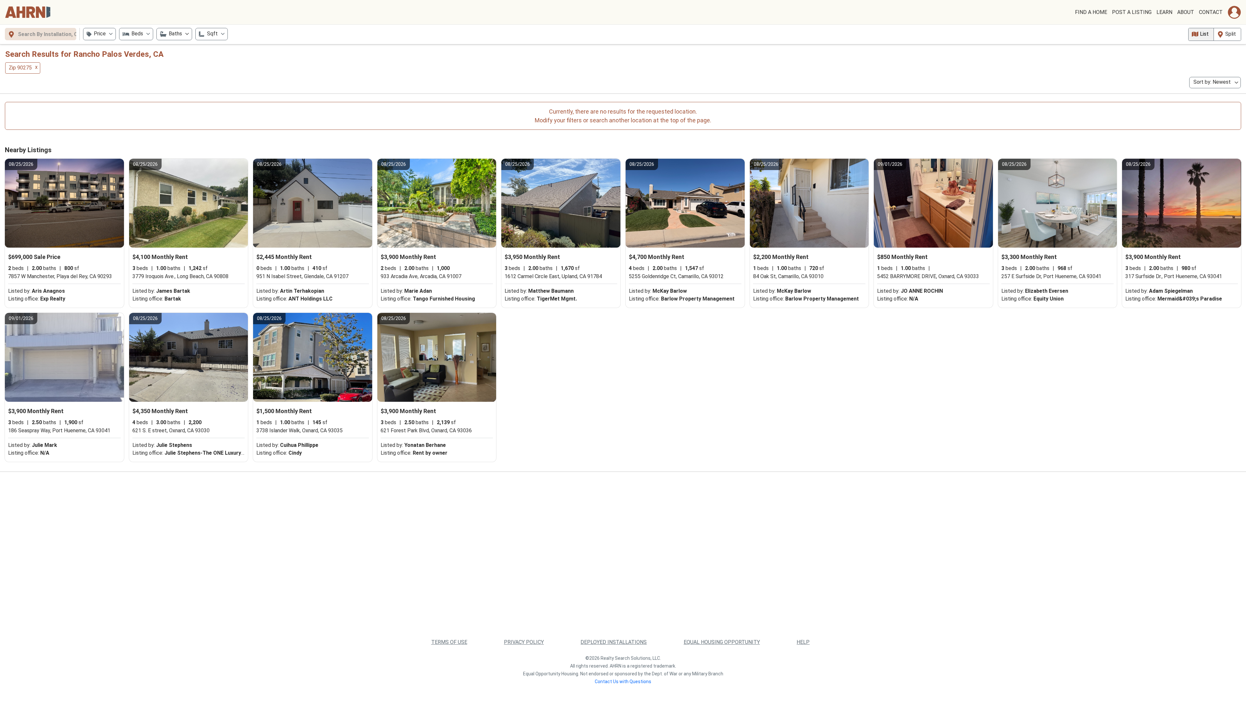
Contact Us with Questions (623, 681)
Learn (1164, 12)
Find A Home (1091, 12)
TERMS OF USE (449, 642)
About (1185, 12)
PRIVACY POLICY (524, 642)
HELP (803, 642)
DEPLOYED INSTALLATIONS (613, 642)
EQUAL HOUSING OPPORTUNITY (722, 642)
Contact (1211, 12)
